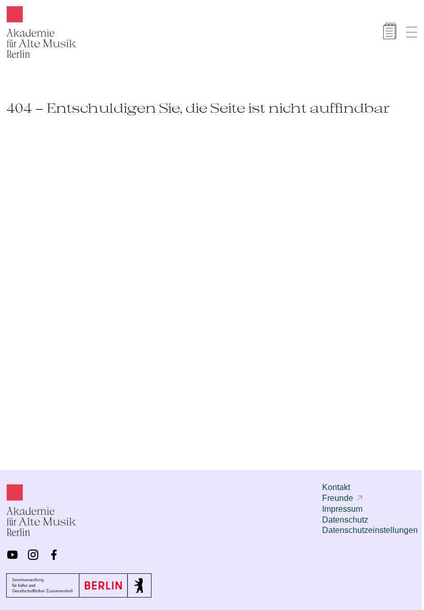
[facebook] (54, 554)
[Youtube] (12, 554)
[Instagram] (33, 554)
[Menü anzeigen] (411, 32)
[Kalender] (390, 31)
